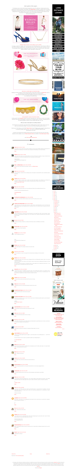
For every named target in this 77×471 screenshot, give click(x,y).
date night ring (24, 91)
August (55, 206)
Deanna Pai (16, 269)
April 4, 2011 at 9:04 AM (29, 203)
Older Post (48, 453)
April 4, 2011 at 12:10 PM (20, 319)
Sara (15, 387)
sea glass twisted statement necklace (34, 116)
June (55, 209)
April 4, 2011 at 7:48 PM (20, 377)
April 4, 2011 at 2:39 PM (24, 333)
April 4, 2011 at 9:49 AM (20, 251)
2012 (54, 198)
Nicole (15, 351)
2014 (54, 195)
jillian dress (27, 44)
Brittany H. (16, 154)
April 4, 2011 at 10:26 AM (21, 257)
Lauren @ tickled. (18, 339)
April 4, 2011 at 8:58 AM (20, 186)
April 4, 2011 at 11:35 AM (27, 290)
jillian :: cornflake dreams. (18, 164)
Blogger (40, 467)
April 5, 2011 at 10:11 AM (22, 432)
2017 (54, 191)
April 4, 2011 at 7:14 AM (22, 154)
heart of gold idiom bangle (35, 91)
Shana (15, 283)
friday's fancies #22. (57, 213)
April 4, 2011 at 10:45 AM (22, 277)
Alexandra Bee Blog (17, 424)
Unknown (16, 178)
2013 (54, 196)
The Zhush (58, 313)
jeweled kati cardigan (23, 44)
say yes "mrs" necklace (38, 44)
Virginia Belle (16, 211)
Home (31, 453)
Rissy (15, 186)
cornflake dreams (35, 166)
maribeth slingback (29, 91)
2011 (54, 199)
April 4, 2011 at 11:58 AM (21, 313)
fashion (28, 137)
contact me (55, 462)
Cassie (15, 147)
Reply (15, 151)
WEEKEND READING (59, 324)
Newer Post (13, 453)
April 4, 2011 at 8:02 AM (27, 164)
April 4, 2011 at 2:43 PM (21, 351)
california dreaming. (57, 218)
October (55, 203)
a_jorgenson (16, 397)
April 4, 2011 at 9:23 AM (19, 220)
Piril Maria (16, 232)
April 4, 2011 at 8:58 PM (22, 397)
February (55, 246)
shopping (30, 137)
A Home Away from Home (29, 133)
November (56, 202)
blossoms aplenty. (57, 240)
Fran (15, 408)
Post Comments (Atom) (20, 455)
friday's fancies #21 (57, 221)
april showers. (56, 217)
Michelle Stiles (16, 226)
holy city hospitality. (57, 228)
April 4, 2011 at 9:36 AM (22, 232)
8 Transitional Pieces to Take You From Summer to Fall (59, 315)
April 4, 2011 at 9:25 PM (20, 408)
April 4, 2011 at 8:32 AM (21, 178)
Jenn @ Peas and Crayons (18, 290)
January (55, 248)
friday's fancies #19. (57, 236)
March (55, 245)
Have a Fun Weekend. (58, 327)
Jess (15, 319)
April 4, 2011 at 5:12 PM (23, 370)
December (56, 200)
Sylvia (15, 377)
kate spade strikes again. (58, 242)
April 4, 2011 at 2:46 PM (21, 358)
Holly (15, 313)
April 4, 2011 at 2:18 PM (19, 326)
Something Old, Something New (19, 197)
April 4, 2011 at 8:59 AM (29, 197)
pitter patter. (56, 232)
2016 (54, 192)
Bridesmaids (44, 92)
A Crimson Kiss (16, 370)
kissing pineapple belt (25, 116)
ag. (14, 326)
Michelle (15, 245)
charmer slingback (32, 44)
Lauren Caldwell (17, 333)
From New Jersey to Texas (44, 133)
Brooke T (15, 432)
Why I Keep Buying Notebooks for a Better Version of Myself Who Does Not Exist (58, 318)
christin (15, 358)
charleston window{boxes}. (58, 230)
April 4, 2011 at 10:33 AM (23, 269)
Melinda (15, 257)
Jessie (15, 171)
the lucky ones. (56, 220)
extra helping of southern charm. (58, 225)
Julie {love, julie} (17, 364)
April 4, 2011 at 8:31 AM (20, 171)
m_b (15, 251)
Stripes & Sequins (59, 321)
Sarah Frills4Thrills (17, 306)
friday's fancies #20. (57, 229)
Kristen (15, 344)
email (59, 463)
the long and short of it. (58, 226)
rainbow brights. (56, 239)
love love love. (56, 235)
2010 (54, 249)
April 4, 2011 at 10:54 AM (21, 283)
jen (14, 220)
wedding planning (34, 137)
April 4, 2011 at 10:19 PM (22, 414)
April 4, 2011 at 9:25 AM (23, 226)
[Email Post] (31, 136)
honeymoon (21, 118)
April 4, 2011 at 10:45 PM (25, 424)
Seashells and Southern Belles (19, 203)
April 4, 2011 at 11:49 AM (25, 306)
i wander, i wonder (17, 382)
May (55, 210)
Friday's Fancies (29, 128)
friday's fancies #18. (57, 243)
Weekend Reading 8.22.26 (59, 322)
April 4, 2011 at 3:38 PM (24, 364)
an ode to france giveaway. (58, 233)
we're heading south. (57, 237)
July (55, 207)
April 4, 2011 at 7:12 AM (21, 147)
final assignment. (57, 223)
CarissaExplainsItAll (17, 192)
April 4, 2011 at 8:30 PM (20, 387)
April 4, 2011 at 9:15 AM (23, 211)
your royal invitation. (57, 214)
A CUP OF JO (59, 326)
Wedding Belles (33, 9)
